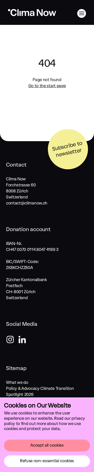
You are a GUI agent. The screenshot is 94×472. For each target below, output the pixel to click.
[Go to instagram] (12, 340)
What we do (17, 382)
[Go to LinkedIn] (22, 340)
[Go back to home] (32, 15)
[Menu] (81, 13)
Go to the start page (47, 85)
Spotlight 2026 (20, 394)
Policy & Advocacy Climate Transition (40, 388)
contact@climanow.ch (26, 203)
